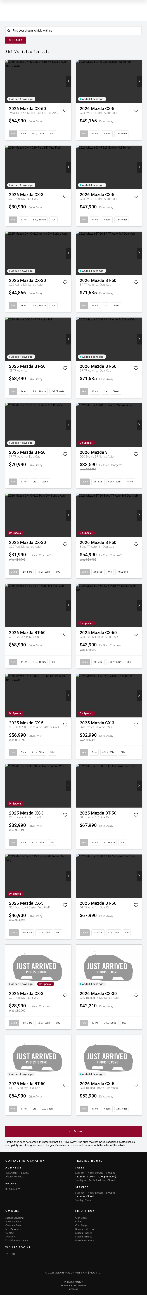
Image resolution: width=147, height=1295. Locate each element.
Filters (17, 40)
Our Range (81, 1225)
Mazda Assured (83, 1236)
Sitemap (73, 1289)
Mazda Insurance (84, 1240)
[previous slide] (7, 81)
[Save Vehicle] (65, 111)
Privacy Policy (73, 1281)
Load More (73, 1131)
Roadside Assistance (16, 1240)
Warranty (10, 1236)
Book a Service (13, 1221)
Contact (9, 1232)
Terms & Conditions (73, 1285)
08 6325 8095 (13, 1188)
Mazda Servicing (14, 1217)
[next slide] (68, 81)
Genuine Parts (13, 1225)
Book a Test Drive (84, 1229)
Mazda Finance (83, 1232)
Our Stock (81, 1217)
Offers (78, 1221)
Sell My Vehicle (13, 1229)
